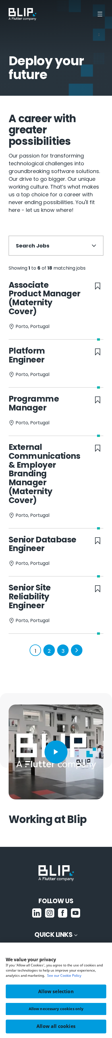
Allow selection (56, 991)
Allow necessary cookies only (56, 1008)
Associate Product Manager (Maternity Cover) (44, 298)
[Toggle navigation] (100, 14)
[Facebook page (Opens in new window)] (62, 913)
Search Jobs (32, 245)
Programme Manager (34, 403)
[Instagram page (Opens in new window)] (49, 913)
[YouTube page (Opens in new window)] (75, 913)
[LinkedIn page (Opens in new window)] (36, 913)
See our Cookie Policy (64, 975)
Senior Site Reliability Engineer (30, 596)
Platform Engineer (27, 355)
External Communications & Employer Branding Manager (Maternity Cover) (44, 474)
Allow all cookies (56, 1026)
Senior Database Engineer (42, 544)
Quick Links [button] (53, 934)
